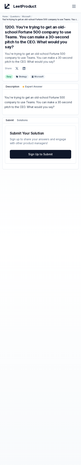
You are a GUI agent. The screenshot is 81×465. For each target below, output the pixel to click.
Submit (10, 120)
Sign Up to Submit (40, 154)
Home (5, 16)
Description (12, 86)
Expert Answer (33, 86)
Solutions (22, 120)
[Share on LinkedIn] (24, 68)
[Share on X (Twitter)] (17, 68)
